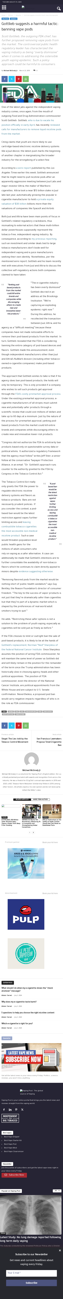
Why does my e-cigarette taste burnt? (19, 1002)
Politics (10, 15)
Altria (11, 711)
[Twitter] (12, 79)
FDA (16, 711)
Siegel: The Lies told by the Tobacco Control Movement (15, 740)
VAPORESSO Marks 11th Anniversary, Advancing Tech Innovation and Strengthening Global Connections (31, 823)
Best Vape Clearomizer (14, 1152)
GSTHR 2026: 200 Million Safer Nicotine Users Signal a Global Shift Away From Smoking (11, 822)
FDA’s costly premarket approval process (38, 394)
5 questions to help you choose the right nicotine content (28, 1013)
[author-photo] (31, 759)
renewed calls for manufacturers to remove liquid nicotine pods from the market (31, 130)
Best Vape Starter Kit (13, 1141)
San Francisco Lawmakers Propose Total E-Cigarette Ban (49, 742)
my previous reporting (43, 239)
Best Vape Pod (10, 1144)
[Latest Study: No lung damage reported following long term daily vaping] (30, 1215)
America (18, 15)
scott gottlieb (8, 714)
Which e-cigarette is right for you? (17, 1024)
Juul (22, 711)
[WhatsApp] (26, 79)
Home (3, 15)
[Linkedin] (11, 1110)
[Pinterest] (19, 79)
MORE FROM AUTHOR (40, 799)
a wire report (23, 168)
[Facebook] (5, 79)
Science (45, 817)
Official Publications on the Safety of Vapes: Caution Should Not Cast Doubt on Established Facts (52, 822)
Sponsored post (27, 817)
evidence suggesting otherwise (36, 571)
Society (4, 817)
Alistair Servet (7, 995)
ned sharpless (31, 711)
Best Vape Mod (10, 1148)
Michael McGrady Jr (11, 71)
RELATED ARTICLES (22, 799)
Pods (39, 711)
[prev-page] (29, 832)
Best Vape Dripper (11, 1137)
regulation (48, 711)
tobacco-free (20, 714)
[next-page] (33, 832)
